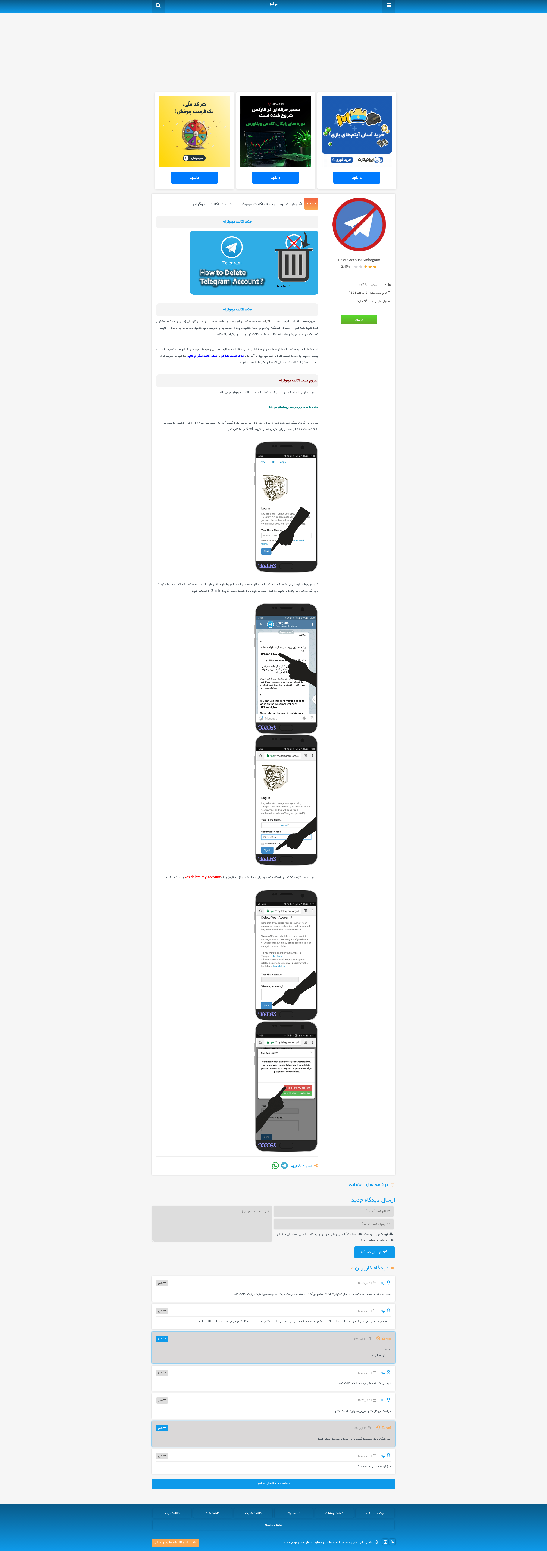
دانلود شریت (253, 1513)
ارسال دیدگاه (371, 1252)
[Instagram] (385, 1542)
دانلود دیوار (172, 1513)
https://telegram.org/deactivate (293, 408)
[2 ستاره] (370, 267)
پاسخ (160, 1283)
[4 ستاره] (361, 267)
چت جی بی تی (375, 1513)
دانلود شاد (212, 1513)
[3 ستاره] (365, 267)
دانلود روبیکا (273, 1525)
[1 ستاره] (375, 267)
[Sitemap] (392, 1542)
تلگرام (267, 322)
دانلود (357, 178)
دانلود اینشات (334, 1513)
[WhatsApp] (275, 1165)
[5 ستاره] (356, 267)
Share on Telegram (284, 1165)
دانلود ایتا (293, 1513)
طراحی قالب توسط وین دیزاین (173, 1542)
